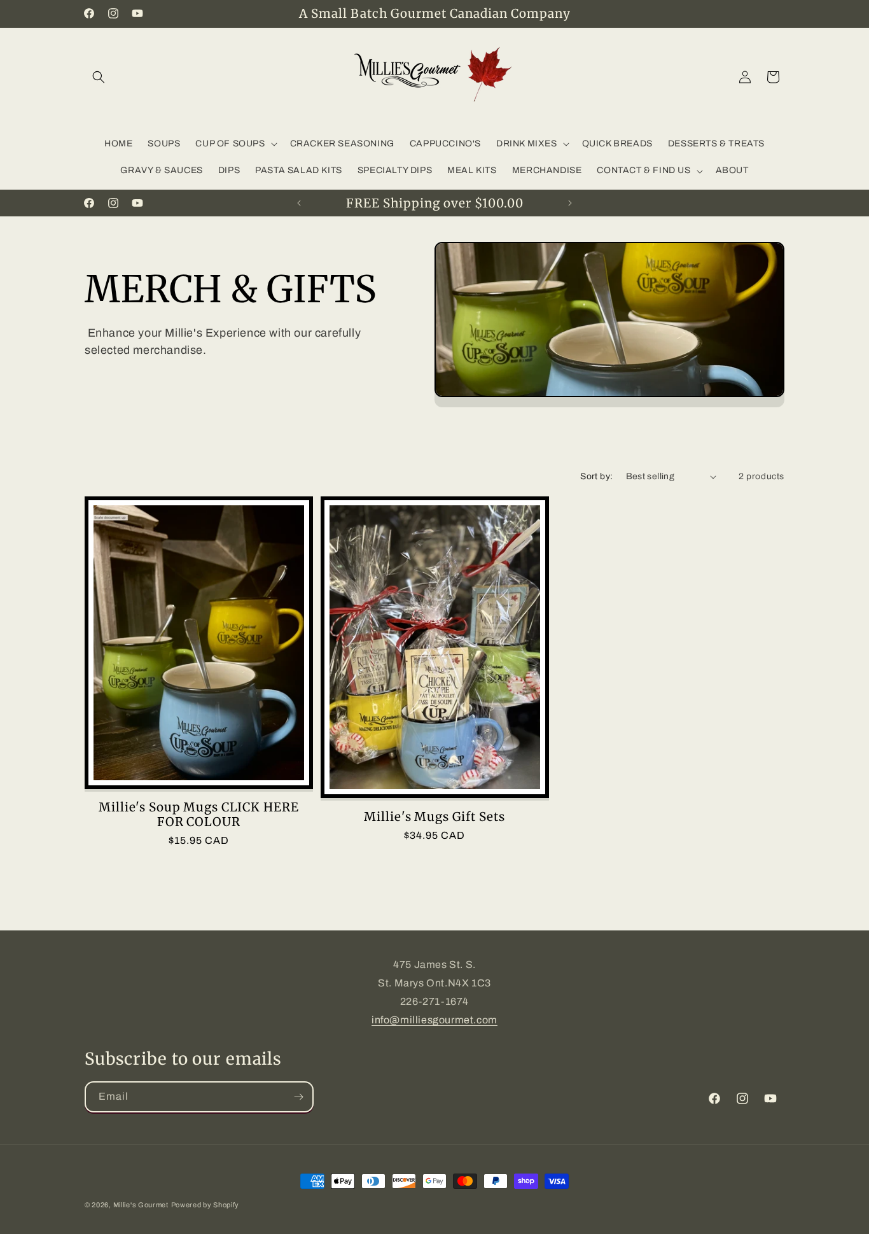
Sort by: (596, 476)
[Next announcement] (570, 203)
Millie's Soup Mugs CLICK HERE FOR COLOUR (198, 814)
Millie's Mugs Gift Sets (434, 817)
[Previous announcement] (299, 203)
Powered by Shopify (205, 1205)
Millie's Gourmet (141, 1205)
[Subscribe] (298, 1096)
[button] (99, 77)
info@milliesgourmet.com (434, 1019)
